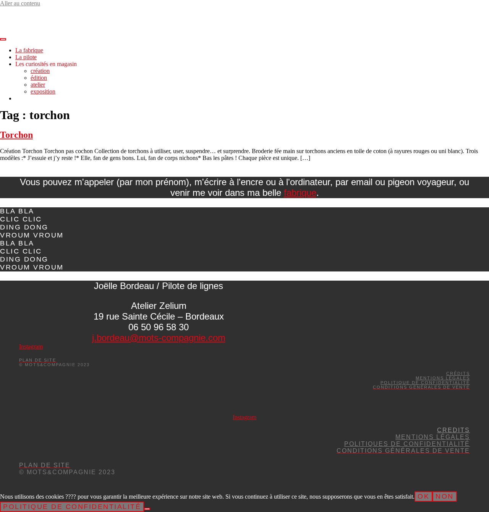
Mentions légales (443, 378)
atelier (38, 84)
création (40, 71)
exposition (43, 91)
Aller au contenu (20, 3)
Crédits (458, 373)
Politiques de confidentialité (407, 444)
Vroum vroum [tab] (32, 235)
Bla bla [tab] (17, 211)
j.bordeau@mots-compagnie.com (158, 338)
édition (39, 77)
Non (445, 496)
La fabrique (29, 50)
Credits (453, 430)
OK (423, 496)
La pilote (26, 57)
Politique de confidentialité (425, 382)
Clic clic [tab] (21, 219)
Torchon (16, 135)
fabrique (300, 192)
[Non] (147, 509)
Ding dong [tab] (24, 227)
